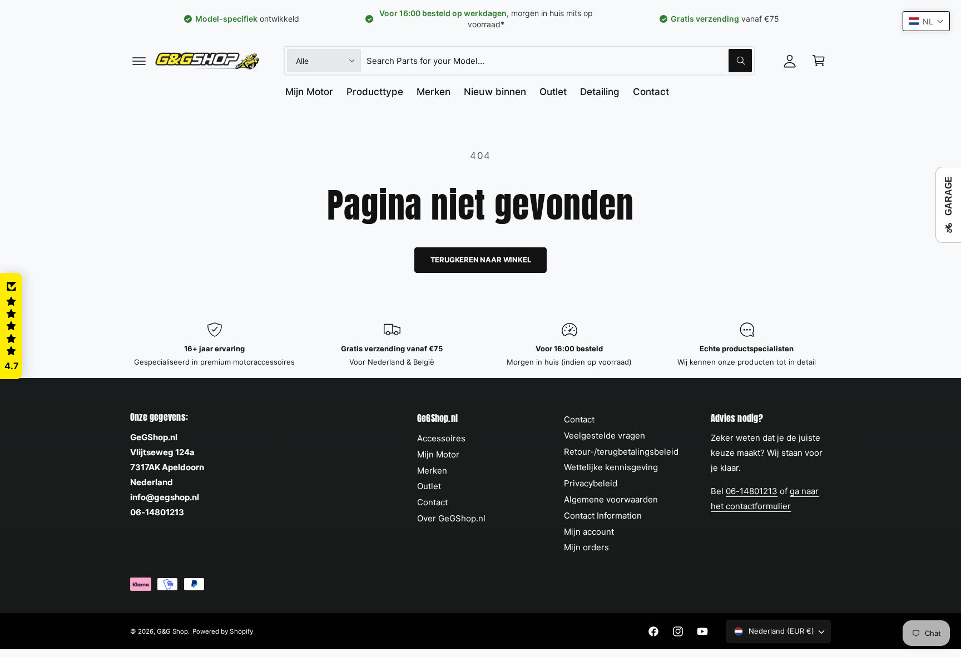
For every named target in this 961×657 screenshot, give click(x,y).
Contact (432, 502)
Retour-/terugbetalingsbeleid (621, 451)
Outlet (429, 486)
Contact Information (603, 515)
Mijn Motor (438, 454)
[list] (480, 345)
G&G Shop (172, 631)
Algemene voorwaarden (611, 499)
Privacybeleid (590, 483)
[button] (139, 60)
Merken (432, 470)
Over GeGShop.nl (451, 518)
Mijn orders (586, 547)
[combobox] (559, 60)
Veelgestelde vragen (604, 435)
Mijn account (589, 531)
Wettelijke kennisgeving (611, 467)
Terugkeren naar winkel (480, 259)
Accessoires (441, 438)
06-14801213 (751, 491)
